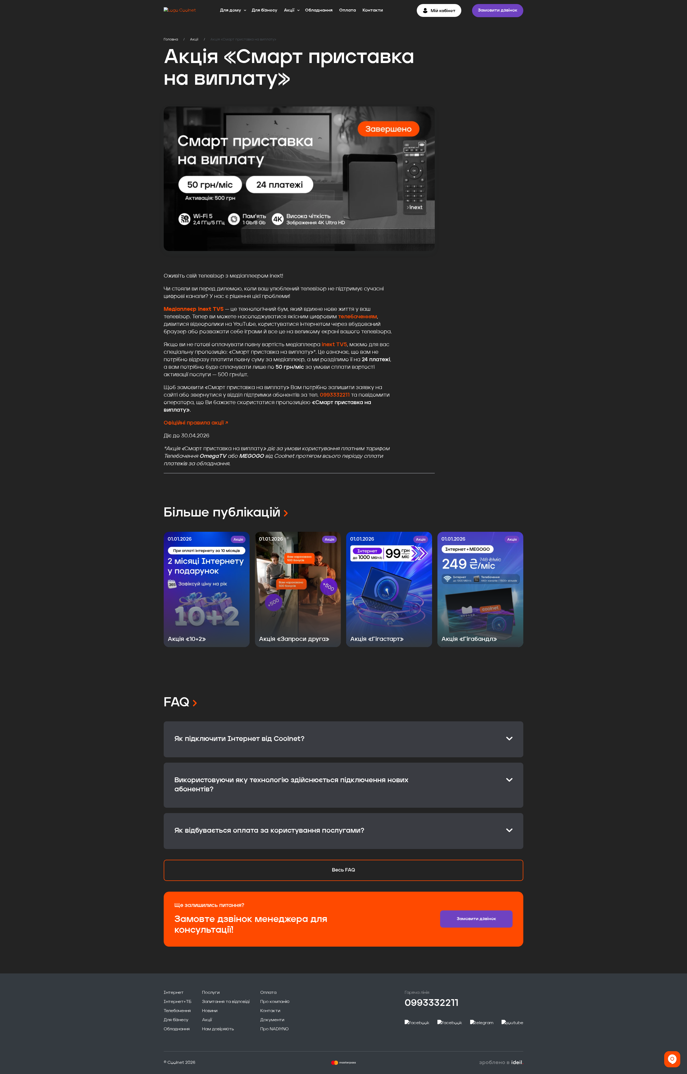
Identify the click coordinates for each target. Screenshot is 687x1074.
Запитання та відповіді (226, 1002)
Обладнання (318, 10)
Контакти (373, 10)
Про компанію (275, 1002)
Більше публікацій (224, 513)
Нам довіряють (218, 1029)
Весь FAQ (343, 870)
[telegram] (482, 1023)
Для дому (230, 10)
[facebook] (417, 1023)
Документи (272, 1020)
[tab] (343, 739)
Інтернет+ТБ (177, 1002)
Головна (171, 39)
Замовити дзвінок (497, 10)
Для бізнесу (264, 10)
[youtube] (512, 1023)
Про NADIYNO (274, 1029)
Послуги (211, 993)
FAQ (178, 702)
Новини (209, 1011)
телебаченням (357, 317)
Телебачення (177, 1011)
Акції (289, 10)
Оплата (347, 10)
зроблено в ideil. (501, 1062)
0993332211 (335, 395)
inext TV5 (334, 345)
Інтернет (174, 993)
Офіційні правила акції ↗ (196, 423)
